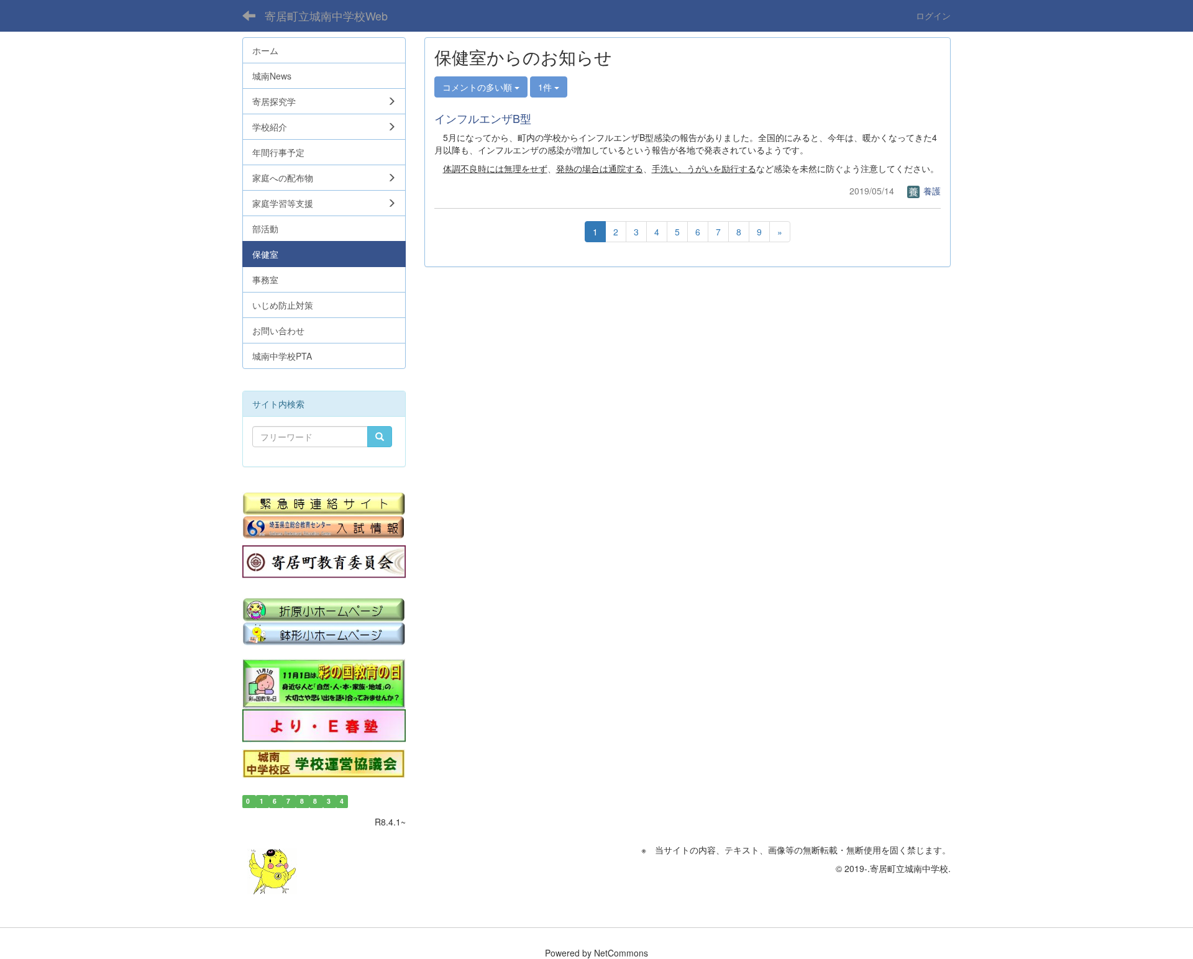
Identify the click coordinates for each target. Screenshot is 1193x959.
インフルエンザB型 (482, 118)
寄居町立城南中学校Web (326, 15)
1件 (546, 87)
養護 (931, 190)
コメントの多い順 (478, 87)
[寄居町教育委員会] (324, 562)
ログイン (933, 15)
